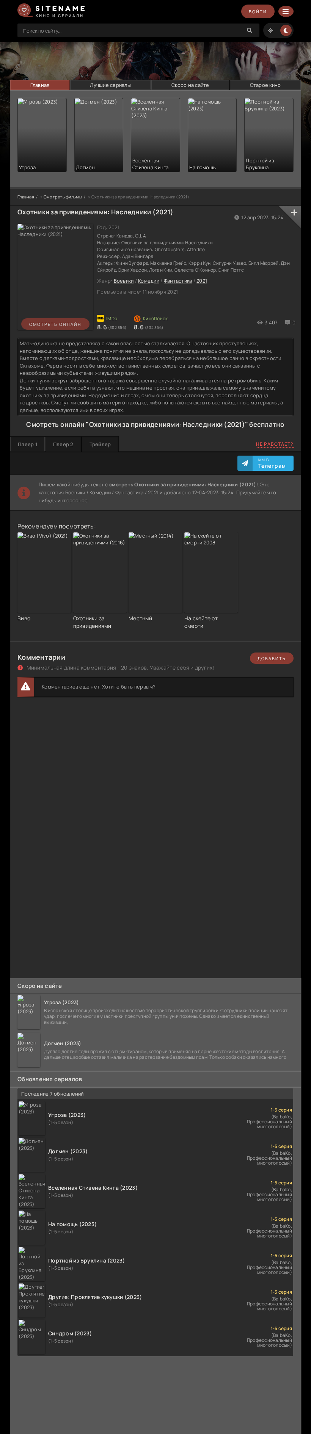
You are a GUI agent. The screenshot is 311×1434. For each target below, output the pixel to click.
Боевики (124, 280)
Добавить (272, 658)
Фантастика (178, 280)
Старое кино (265, 85)
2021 (201, 280)
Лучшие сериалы (110, 85)
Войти (258, 11)
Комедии (148, 280)
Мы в (272, 463)
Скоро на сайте (190, 85)
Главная (40, 85)
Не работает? (275, 444)
